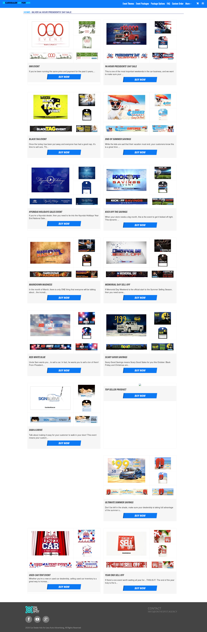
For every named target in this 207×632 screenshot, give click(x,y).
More (187, 4)
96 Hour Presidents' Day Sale (121, 66)
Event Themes (128, 4)
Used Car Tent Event (39, 575)
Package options (158, 4)
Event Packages (142, 4)
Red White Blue (37, 357)
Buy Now (64, 77)
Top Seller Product (115, 389)
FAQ (168, 4)
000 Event (34, 66)
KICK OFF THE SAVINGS (116, 212)
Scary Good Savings (116, 357)
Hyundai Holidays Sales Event (45, 212)
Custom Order (177, 4)
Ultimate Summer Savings (119, 502)
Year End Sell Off (114, 575)
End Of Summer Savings (118, 139)
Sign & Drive (35, 430)
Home (27, 12)
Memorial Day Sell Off (117, 284)
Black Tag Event (37, 139)
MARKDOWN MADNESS (40, 284)
